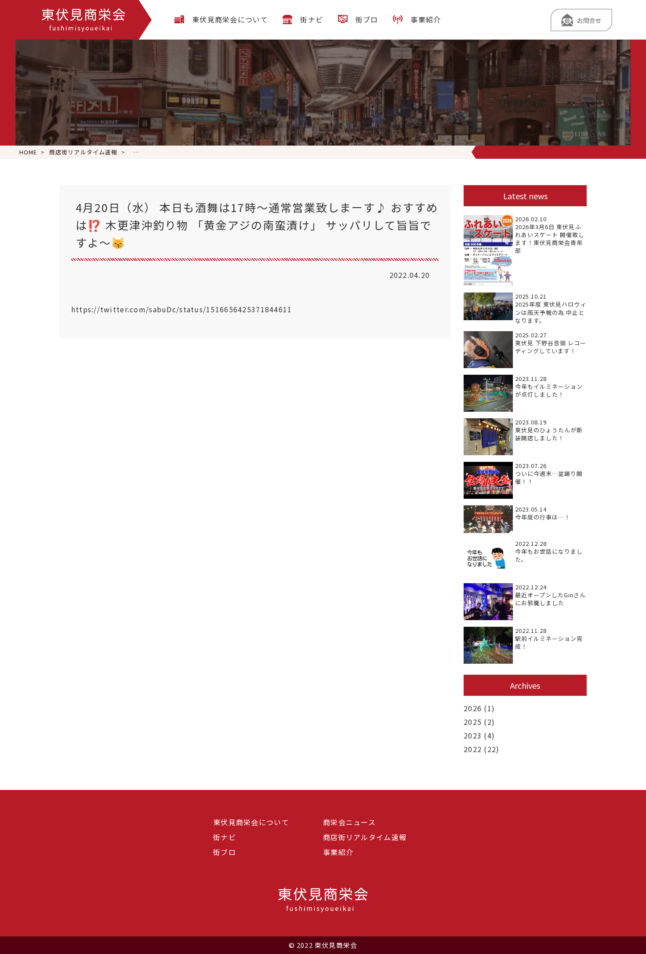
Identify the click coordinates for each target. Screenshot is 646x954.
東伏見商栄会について (230, 19)
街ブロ (367, 19)
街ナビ (311, 19)
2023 (473, 735)
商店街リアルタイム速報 (364, 837)
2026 (473, 708)
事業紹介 (425, 19)
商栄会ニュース (349, 822)
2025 (473, 721)
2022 (473, 749)
